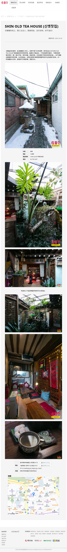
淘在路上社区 (40, 531)
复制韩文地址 (46, 465)
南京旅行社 (55, 533)
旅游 (40, 533)
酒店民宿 (40, 2)
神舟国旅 (61, 533)
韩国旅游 (46, 531)
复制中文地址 (46, 462)
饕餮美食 (14, 2)
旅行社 (32, 533)
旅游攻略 (49, 533)
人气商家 (20, 16)
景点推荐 (22, 2)
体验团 (57, 2)
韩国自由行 (33, 531)
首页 (2, 16)
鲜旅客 (44, 533)
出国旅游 (52, 531)
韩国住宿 (63, 531)
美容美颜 (31, 2)
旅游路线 (33, 536)
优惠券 (14, 8)
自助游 (36, 533)
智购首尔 (49, 2)
